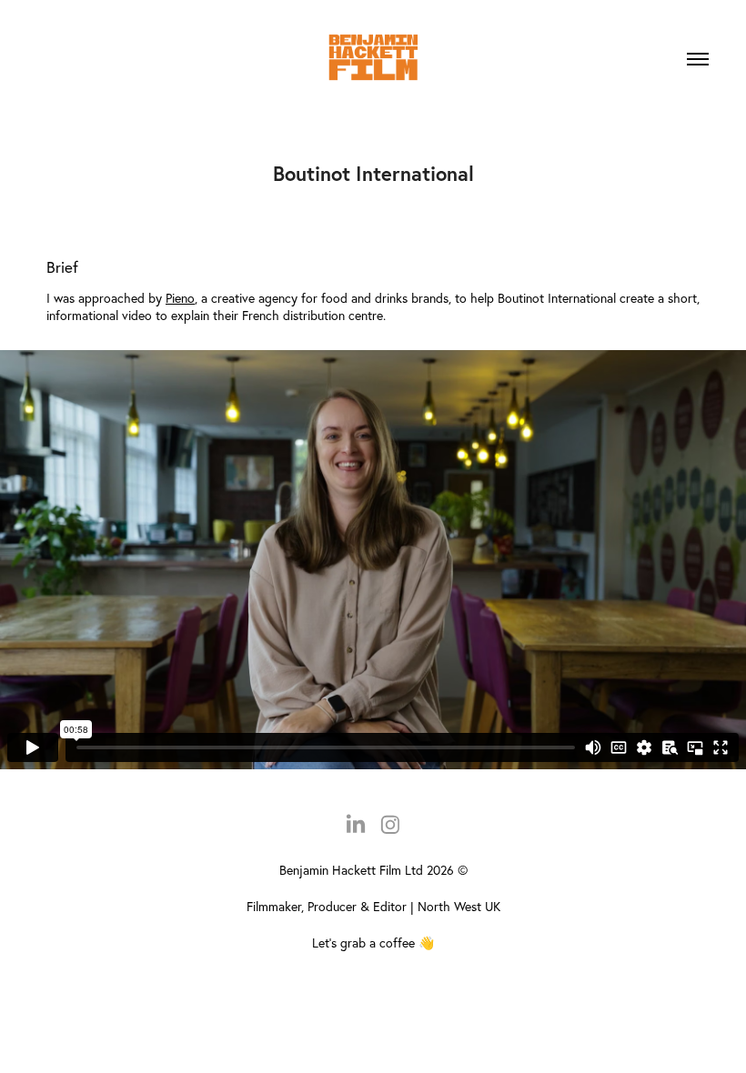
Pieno (180, 298)
